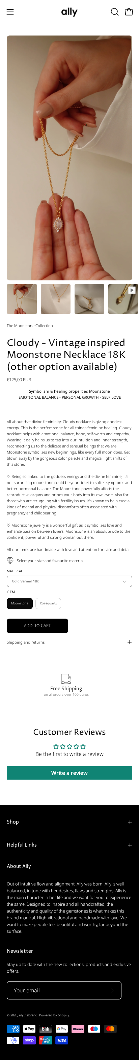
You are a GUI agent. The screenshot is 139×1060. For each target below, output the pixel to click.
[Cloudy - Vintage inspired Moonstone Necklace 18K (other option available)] (22, 299)
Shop (13, 822)
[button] (114, 12)
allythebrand (28, 1015)
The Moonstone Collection (30, 325)
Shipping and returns (26, 642)
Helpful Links (22, 845)
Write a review (69, 773)
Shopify (63, 1015)
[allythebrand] (69, 11)
